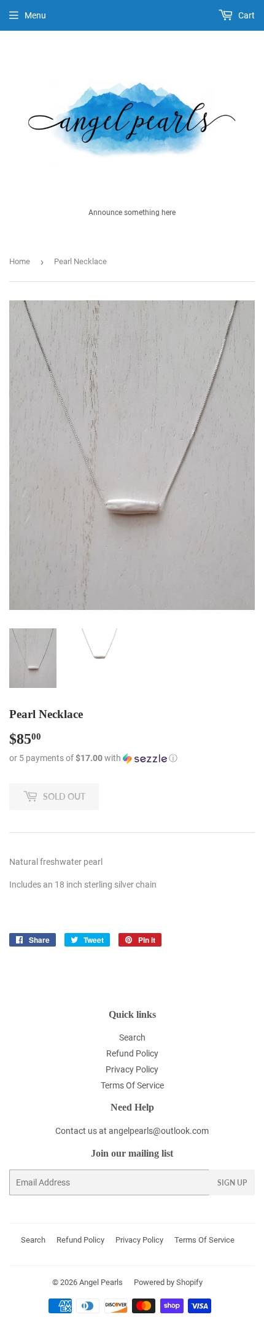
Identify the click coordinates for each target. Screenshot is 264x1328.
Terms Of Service (132, 1085)
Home (19, 261)
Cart (245, 15)
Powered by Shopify (168, 1282)
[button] (132, 758)
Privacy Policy (132, 1069)
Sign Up (232, 1182)
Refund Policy (132, 1053)
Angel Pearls (101, 1282)
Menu (35, 15)
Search (132, 1037)
